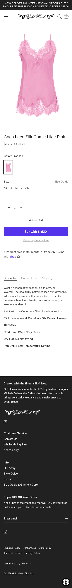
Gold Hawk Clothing (22, 573)
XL (27, 187)
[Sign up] (66, 518)
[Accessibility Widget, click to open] (66, 582)
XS (5, 187)
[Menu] (6, 17)
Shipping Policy (12, 548)
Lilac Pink (8, 167)
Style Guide (11, 473)
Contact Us (10, 438)
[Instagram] (5, 422)
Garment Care (29, 278)
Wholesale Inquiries (15, 444)
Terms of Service (13, 553)
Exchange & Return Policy (37, 548)
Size (36, 181)
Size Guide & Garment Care (21, 484)
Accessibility (11, 450)
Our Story (10, 468)
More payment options (36, 240)
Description (10, 278)
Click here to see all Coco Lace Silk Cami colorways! (35, 318)
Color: (14, 156)
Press (7, 479)
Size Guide (61, 181)
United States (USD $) (16, 563)
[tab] (12, 278)
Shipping (47, 278)
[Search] (58, 17)
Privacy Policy (32, 553)
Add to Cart (36, 220)
